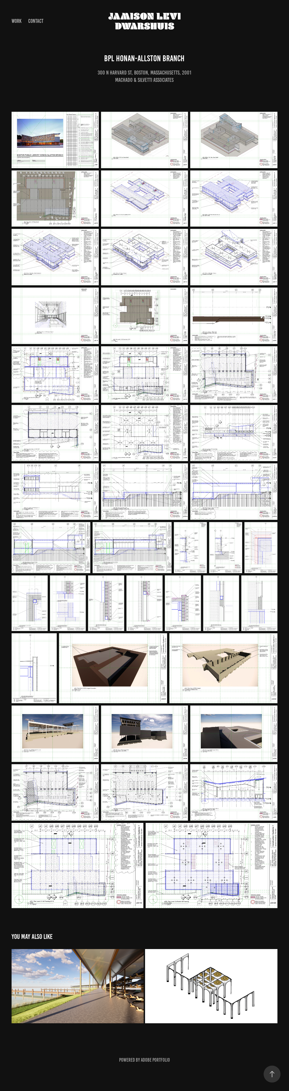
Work (16, 21)
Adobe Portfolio (155, 1060)
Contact (35, 21)
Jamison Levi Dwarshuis (145, 21)
